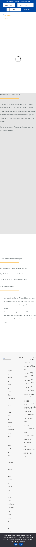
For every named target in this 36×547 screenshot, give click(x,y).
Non (20, 544)
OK (16, 544)
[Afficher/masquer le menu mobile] (32, 15)
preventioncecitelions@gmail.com (22, 1)
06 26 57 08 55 (31, 393)
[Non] (34, 540)
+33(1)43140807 (10, 1)
